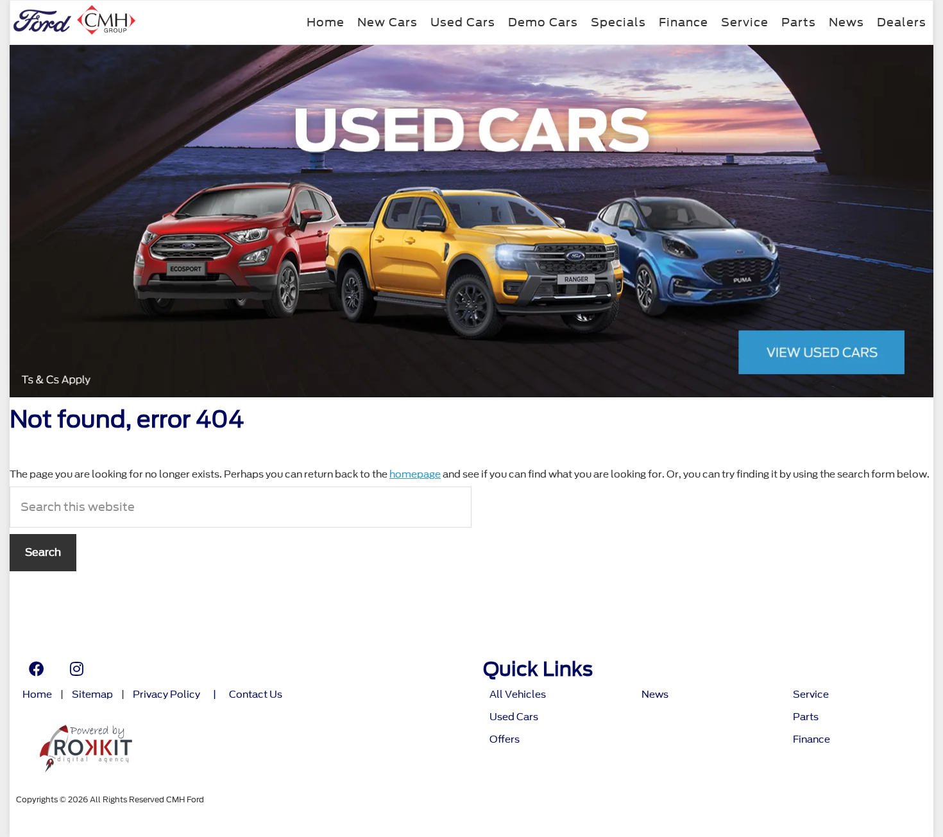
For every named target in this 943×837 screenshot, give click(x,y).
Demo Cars (543, 22)
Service (745, 22)
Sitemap (92, 695)
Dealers (901, 22)
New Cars (387, 22)
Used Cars (462, 22)
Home (325, 22)
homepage (415, 474)
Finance (683, 22)
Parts (798, 22)
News (846, 22)
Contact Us (255, 695)
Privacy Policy (166, 695)
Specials (618, 22)
